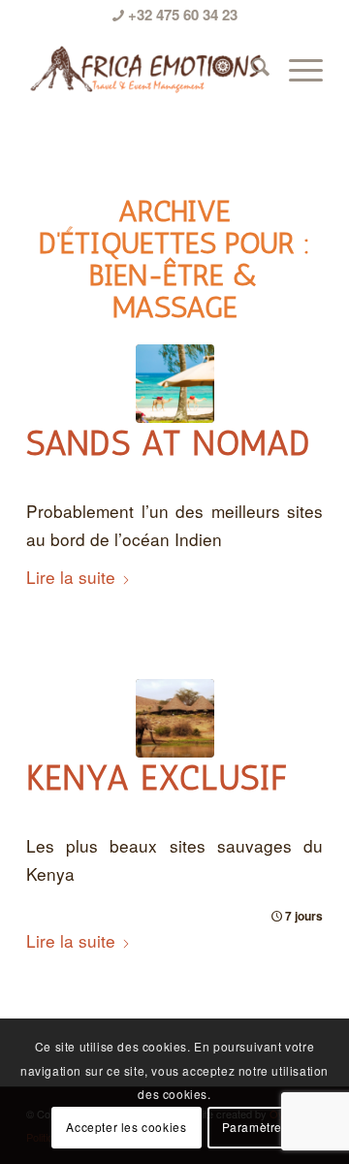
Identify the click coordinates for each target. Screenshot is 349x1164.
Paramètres (255, 1126)
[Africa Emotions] (145, 69)
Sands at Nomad (168, 444)
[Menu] (296, 69)
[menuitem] (251, 69)
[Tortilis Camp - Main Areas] (175, 718)
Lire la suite (70, 577)
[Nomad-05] (175, 383)
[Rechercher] (251, 69)
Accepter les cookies (126, 1126)
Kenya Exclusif (157, 778)
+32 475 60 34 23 (181, 14)
